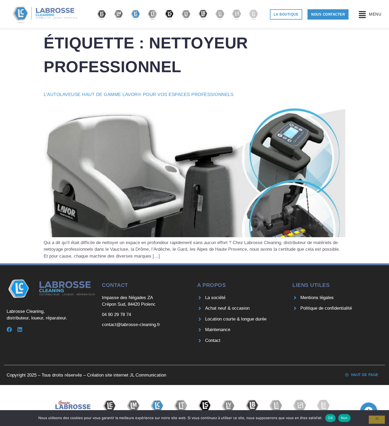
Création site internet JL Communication (126, 375)
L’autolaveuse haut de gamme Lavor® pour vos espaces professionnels (138, 94)
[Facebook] (9, 329)
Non (344, 418)
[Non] (377, 419)
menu (375, 14)
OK (330, 418)
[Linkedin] (19, 329)
